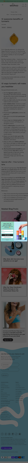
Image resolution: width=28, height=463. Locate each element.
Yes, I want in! (7, 235)
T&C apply (7, 239)
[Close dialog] (26, 222)
